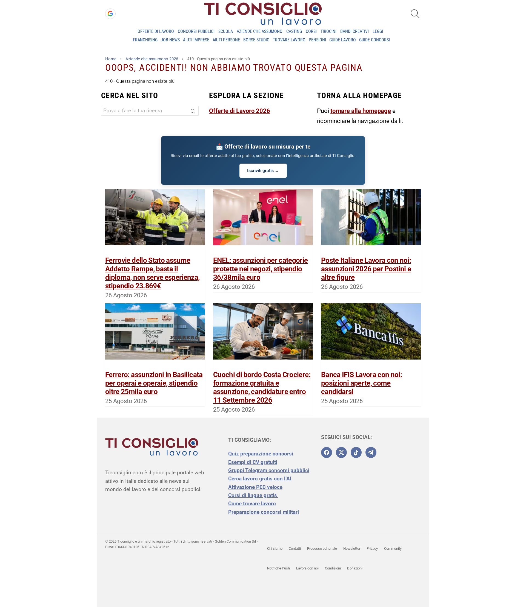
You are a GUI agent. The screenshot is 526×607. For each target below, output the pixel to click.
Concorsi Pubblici (196, 31)
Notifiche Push (278, 568)
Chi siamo (274, 548)
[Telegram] (370, 452)
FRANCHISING (145, 39)
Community (393, 548)
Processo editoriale (322, 548)
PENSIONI (317, 39)
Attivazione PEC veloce (255, 487)
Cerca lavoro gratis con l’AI (259, 478)
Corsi (311, 31)
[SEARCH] (415, 14)
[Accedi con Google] (110, 13)
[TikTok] (356, 452)
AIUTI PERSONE (226, 39)
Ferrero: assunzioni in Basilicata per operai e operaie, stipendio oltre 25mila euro (154, 383)
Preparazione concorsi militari (263, 512)
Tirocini (328, 31)
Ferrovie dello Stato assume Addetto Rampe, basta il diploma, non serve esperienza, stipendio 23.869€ (152, 273)
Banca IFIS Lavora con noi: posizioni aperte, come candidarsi (361, 383)
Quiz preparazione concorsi (260, 454)
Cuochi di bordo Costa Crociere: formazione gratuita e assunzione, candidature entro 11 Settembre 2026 (261, 387)
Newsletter (351, 548)
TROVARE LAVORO (289, 39)
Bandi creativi (354, 31)
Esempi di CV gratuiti (252, 462)
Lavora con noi (307, 568)
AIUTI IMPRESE (196, 39)
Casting (294, 31)
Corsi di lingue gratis (253, 495)
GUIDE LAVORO (342, 39)
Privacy (372, 548)
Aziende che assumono (259, 31)
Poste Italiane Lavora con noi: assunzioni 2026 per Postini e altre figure (366, 268)
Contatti (295, 548)
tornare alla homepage (360, 110)
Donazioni (354, 568)
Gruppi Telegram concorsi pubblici (268, 470)
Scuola (225, 31)
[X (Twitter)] (341, 452)
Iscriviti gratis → (263, 170)
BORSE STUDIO (256, 39)
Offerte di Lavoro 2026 (239, 110)
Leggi (378, 31)
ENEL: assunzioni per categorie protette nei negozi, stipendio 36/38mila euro (260, 268)
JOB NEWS (170, 39)
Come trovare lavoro (252, 503)
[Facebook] (326, 452)
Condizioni (333, 568)
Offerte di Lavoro (156, 31)
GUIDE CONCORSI (374, 39)
